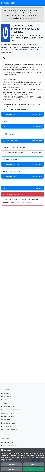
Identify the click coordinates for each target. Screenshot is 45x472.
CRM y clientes (6, 420)
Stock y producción (8, 413)
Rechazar (11, 469)
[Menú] (41, 3)
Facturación (5, 393)
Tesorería (4, 403)
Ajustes (33, 464)
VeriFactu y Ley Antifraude (11, 410)
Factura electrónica (8, 406)
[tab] (4, 58)
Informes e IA (6, 426)
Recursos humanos (8, 423)
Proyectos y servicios (9, 416)
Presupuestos (6, 396)
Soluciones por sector (9, 430)
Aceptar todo (33, 469)
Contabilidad (5, 400)
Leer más (11, 464)
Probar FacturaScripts (9, 442)
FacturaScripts (8, 2)
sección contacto (28, 18)
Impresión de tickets (8, 446)
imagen (11, 134)
